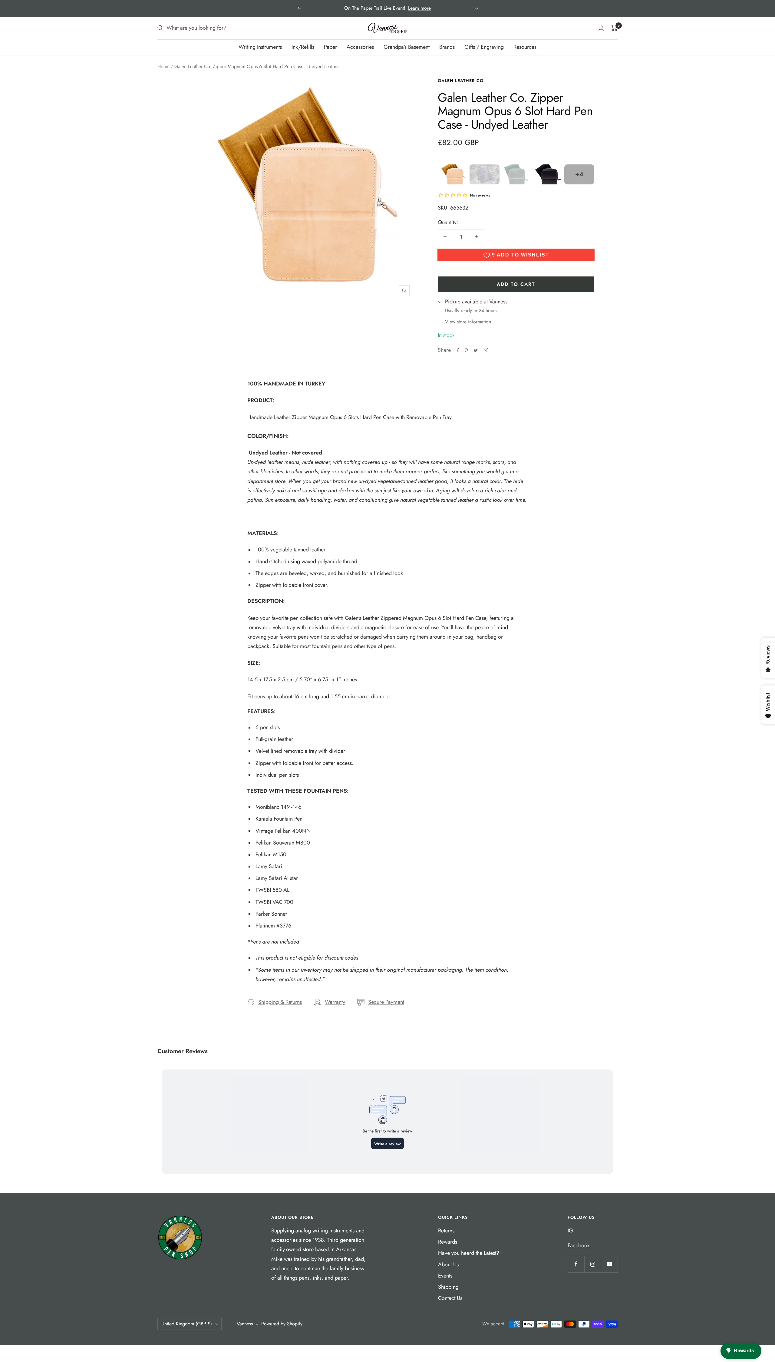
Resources (524, 47)
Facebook (579, 1245)
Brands (447, 47)
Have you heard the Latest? (468, 1253)
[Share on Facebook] (458, 350)
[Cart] (614, 28)
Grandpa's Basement (407, 47)
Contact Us (450, 1298)
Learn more (419, 8)
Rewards (447, 1242)
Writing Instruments (260, 47)
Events (445, 1276)
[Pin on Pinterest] (466, 350)
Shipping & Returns (280, 1002)
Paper (330, 47)
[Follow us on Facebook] (576, 1264)
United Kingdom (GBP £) (186, 1323)
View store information (468, 321)
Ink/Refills (303, 47)
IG (570, 1231)
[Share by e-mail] (486, 350)
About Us (448, 1264)
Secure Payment (386, 1002)
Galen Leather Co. (461, 81)
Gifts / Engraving (484, 47)
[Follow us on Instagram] (592, 1264)
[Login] (601, 28)
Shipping (448, 1287)
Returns (446, 1231)
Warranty (335, 1002)
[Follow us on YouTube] (609, 1264)
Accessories (360, 47)
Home (163, 66)
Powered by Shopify (281, 1323)
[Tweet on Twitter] (475, 350)
